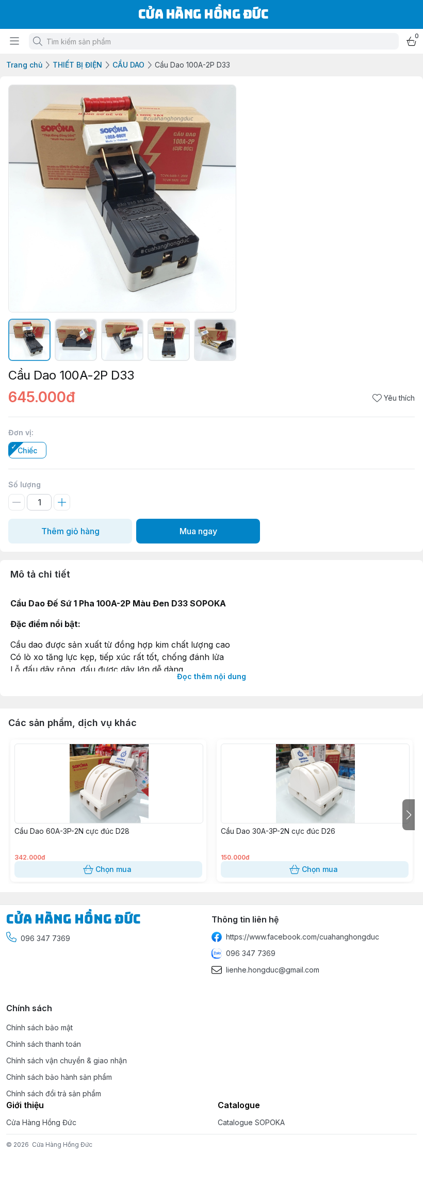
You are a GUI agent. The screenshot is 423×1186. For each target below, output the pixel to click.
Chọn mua (113, 869)
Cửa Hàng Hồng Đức (62, 1144)
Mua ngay (198, 531)
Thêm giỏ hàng (70, 531)
